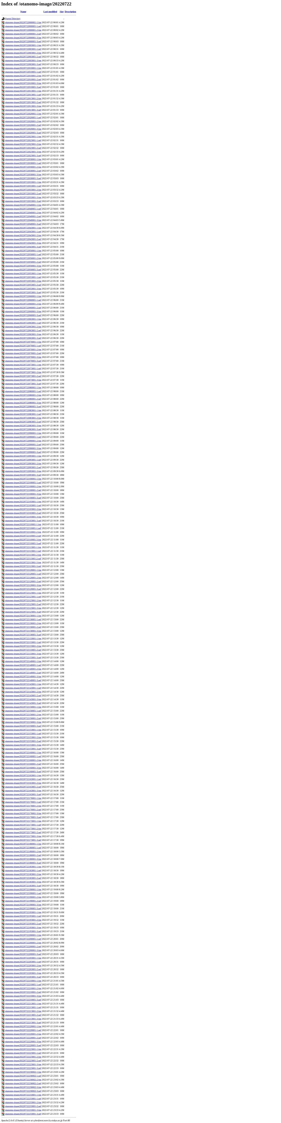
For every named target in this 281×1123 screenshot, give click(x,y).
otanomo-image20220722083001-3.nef (23, 429)
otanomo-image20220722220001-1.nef (23, 1030)
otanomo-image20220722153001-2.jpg (23, 737)
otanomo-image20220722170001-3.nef (23, 817)
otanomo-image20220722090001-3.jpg (23, 448)
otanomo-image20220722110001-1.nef (23, 528)
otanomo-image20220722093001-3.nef (23, 475)
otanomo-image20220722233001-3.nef (23, 1114)
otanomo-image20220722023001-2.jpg (23, 144)
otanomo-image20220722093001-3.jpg (23, 471)
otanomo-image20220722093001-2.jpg (23, 463)
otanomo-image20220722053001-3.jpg (23, 288)
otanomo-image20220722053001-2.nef (23, 285)
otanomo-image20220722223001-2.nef (23, 1060)
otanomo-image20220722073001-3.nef (23, 383)
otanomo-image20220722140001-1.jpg (23, 661)
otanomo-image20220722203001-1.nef (23, 962)
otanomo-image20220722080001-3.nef (23, 406)
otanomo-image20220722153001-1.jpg (23, 730)
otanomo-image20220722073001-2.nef (23, 376)
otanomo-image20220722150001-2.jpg (23, 714)
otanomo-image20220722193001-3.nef (23, 931)
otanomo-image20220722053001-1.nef (23, 277)
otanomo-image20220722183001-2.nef (23, 878)
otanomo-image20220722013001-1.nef (23, 94)
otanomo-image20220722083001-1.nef (23, 414)
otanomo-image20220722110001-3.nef (23, 543)
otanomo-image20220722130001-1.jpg (23, 615)
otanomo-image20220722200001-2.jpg (23, 942)
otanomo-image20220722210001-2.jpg (23, 988)
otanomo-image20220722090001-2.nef (23, 444)
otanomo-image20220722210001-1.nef (23, 984)
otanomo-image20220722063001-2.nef (23, 330)
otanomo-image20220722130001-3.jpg (23, 631)
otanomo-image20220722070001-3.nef (23, 361)
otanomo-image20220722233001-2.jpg (23, 1102)
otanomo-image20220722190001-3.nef (23, 908)
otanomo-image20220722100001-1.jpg (23, 479)
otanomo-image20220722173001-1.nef (23, 825)
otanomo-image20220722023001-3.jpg (23, 152)
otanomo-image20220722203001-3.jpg (23, 973)
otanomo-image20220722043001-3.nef (23, 247)
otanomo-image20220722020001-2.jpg (23, 121)
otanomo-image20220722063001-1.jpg (23, 319)
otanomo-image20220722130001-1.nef (23, 619)
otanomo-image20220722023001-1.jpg (23, 136)
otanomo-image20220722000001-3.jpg (23, 37)
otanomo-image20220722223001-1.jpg (23, 1049)
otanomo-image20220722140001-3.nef (23, 680)
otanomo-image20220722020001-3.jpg (23, 129)
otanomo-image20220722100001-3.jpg (23, 494)
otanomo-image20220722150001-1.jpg (23, 707)
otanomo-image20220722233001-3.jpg (23, 1110)
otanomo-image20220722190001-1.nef (23, 893)
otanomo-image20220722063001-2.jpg (23, 326)
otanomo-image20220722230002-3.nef (23, 1091)
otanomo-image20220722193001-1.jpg (23, 912)
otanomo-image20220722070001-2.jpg (23, 349)
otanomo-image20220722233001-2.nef (23, 1106)
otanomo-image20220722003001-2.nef (23, 56)
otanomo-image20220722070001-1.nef (23, 345)
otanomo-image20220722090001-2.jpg (23, 441)
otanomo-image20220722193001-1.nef (23, 916)
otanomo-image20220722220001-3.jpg (23, 1041)
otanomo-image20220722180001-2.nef (23, 855)
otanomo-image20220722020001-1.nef (23, 117)
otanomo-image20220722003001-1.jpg (23, 45)
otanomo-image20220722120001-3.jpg (23, 585)
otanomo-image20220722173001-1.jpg (23, 821)
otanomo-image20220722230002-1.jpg (23, 1072)
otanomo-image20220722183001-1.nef (23, 870)
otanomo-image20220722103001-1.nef (23, 505)
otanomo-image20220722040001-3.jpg (23, 220)
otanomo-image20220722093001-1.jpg (23, 456)
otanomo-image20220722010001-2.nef (23, 79)
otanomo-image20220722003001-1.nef (23, 49)
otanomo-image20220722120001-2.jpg (23, 577)
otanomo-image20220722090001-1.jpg (23, 433)
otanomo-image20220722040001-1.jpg (23, 205)
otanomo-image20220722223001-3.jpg (23, 1064)
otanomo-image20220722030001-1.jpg (23, 159)
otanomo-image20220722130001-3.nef (23, 634)
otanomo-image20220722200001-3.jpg (23, 950)
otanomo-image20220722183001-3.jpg (23, 882)
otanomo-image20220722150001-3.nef (23, 726)
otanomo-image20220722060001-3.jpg (23, 311)
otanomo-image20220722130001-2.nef (23, 627)
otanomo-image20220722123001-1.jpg (23, 593)
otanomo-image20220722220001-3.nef (23, 1045)
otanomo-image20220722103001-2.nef (23, 513)
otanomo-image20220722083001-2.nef (23, 422)
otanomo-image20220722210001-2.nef (23, 992)
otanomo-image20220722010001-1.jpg (23, 68)
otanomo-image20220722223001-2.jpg (23, 1057)
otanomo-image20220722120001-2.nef (23, 581)
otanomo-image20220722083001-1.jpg (23, 410)
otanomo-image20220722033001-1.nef (23, 186)
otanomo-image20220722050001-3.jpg (23, 266)
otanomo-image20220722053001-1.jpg (23, 273)
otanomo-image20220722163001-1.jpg (23, 775)
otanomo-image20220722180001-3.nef (23, 863)
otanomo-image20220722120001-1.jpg (23, 570)
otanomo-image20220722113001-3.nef (23, 566)
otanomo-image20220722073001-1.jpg (23, 364)
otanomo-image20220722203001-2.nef (23, 969)
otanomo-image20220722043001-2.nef (23, 239)
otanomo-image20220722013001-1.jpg (23, 91)
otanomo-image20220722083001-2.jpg (23, 418)
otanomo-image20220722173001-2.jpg (23, 828)
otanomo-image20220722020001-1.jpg (23, 113)
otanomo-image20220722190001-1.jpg (23, 889)
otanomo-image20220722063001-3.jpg (23, 334)
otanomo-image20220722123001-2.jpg (23, 600)
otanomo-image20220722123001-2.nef (23, 604)
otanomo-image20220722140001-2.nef (23, 672)
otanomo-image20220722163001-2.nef (23, 787)
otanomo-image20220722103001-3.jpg (23, 517)
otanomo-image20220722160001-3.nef (23, 771)
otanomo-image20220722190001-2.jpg (23, 897)
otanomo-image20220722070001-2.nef (23, 353)
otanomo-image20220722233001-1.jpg (23, 1095)
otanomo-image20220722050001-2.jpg (23, 258)
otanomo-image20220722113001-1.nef (23, 551)
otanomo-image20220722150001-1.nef (23, 711)
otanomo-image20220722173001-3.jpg (23, 836)
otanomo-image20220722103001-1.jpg (23, 501)
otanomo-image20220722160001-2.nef (23, 764)
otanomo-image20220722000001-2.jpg (23, 30)
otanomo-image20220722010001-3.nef (23, 87)
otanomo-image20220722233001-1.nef (23, 1098)
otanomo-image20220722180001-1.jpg (23, 844)
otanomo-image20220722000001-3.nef (23, 41)
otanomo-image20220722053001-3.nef (23, 292)
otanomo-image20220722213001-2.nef (23, 1015)
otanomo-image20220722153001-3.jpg (23, 745)
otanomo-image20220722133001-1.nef (23, 642)
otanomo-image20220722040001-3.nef (23, 224)
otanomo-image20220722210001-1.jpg (23, 981)
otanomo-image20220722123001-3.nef (23, 612)
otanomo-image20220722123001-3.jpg (23, 608)
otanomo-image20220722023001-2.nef (23, 148)
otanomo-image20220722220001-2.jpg (23, 1034)
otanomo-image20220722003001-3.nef (23, 64)
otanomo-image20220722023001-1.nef (23, 140)
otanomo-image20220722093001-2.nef (23, 467)
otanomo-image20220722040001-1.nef (23, 209)
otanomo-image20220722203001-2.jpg (23, 965)
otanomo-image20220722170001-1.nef (23, 802)
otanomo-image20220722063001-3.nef (23, 338)
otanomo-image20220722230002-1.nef (23, 1076)
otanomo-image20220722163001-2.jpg (23, 783)
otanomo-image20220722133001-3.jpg (23, 653)
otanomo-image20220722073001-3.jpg (23, 380)
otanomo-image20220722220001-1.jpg (23, 1026)
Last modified (50, 11)
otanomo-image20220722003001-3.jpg (23, 60)
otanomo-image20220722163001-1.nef (23, 779)
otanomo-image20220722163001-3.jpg (23, 790)
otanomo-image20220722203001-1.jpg (23, 958)
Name (23, 11)
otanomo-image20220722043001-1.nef (23, 231)
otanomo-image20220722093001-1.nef (23, 460)
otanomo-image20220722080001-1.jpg (23, 387)
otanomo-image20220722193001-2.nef (23, 923)
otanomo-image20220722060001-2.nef (23, 307)
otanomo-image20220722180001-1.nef (23, 847)
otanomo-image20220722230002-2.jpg (23, 1079)
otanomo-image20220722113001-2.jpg (23, 555)
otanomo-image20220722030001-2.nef (23, 171)
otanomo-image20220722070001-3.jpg (23, 357)
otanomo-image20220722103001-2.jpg (23, 509)
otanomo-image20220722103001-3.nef (23, 520)
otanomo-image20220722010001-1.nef (23, 72)
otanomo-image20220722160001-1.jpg (23, 752)
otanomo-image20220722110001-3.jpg (23, 539)
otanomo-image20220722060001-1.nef (23, 300)
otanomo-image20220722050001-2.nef (23, 262)
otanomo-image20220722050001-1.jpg (23, 250)
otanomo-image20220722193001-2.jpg (23, 920)
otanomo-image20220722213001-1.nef (23, 1007)
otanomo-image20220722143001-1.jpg (23, 684)
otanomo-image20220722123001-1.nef (23, 596)
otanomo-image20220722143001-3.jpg (23, 699)
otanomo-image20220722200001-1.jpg (23, 935)
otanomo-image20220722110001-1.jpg (23, 524)
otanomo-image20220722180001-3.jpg (23, 859)
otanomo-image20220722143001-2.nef (23, 695)
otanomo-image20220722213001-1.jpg (23, 1003)
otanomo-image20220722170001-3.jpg (23, 813)
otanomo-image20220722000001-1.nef (23, 26)
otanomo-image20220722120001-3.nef (23, 589)
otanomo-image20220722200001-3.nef (23, 954)
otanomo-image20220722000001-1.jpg (23, 22)
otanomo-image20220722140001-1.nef (23, 665)
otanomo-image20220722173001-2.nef (23, 832)
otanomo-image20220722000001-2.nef (23, 34)
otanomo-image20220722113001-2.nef (23, 558)
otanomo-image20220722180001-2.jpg (23, 851)
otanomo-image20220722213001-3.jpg (23, 1019)
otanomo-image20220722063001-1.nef (23, 323)
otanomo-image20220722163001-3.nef (23, 794)
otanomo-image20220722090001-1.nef (23, 437)
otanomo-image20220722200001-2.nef (23, 946)
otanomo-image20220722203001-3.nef (23, 977)
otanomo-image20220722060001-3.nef (23, 315)
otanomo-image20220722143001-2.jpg (23, 692)
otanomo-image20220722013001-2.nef (23, 102)
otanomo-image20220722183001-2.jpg (23, 874)
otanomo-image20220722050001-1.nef (23, 254)
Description (70, 11)
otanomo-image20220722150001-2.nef (23, 718)
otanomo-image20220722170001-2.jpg (23, 806)
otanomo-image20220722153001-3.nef (23, 749)
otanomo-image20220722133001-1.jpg (23, 638)
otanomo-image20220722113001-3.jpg (23, 562)
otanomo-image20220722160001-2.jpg (23, 760)
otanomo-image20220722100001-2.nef (23, 490)
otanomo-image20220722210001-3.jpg (23, 996)
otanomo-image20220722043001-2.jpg (23, 235)
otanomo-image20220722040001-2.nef (23, 216)
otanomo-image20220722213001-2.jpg (23, 1011)
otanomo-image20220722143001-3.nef (23, 703)
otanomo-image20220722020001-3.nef (23, 132)
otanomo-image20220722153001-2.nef (23, 741)
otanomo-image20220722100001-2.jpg (23, 486)
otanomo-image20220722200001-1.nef (23, 939)
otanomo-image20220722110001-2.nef (23, 536)
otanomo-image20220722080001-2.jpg (23, 395)
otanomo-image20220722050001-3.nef (23, 269)
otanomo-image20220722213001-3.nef (23, 1022)
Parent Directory (12, 18)
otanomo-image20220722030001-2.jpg (23, 167)
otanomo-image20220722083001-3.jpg (23, 425)
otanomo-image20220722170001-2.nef (23, 809)
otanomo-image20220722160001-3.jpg (23, 768)
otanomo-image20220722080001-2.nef (23, 399)
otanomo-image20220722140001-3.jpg (23, 676)
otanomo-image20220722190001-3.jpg (23, 904)
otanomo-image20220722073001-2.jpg (23, 372)
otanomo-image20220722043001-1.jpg (23, 228)
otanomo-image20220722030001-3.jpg (23, 174)
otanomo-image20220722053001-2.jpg (23, 281)
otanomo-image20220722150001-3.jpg (23, 722)
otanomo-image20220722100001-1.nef (23, 482)
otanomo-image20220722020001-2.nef (23, 125)
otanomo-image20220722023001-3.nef (23, 155)
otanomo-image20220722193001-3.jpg (23, 927)
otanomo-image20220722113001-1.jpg (23, 547)
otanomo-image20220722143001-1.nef (23, 688)
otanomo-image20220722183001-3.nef (23, 885)
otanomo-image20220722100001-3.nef (23, 498)
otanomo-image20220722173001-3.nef (23, 840)
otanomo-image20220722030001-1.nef (23, 163)
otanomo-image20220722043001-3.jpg (23, 243)
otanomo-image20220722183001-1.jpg (23, 866)
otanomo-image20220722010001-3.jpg (23, 83)
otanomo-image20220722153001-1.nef (23, 733)
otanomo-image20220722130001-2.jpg (23, 623)
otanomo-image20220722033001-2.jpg (23, 190)
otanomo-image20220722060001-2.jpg (23, 304)
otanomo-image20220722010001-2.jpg (23, 75)
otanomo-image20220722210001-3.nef (23, 1000)
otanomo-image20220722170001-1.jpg (23, 798)
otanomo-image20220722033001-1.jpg (23, 182)
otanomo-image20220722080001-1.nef (23, 391)
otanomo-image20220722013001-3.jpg (23, 106)
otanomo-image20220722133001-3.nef (23, 657)
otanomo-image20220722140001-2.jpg (23, 669)
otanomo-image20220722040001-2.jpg (23, 212)
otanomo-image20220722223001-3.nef (23, 1068)
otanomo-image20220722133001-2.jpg (23, 646)
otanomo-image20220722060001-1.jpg (23, 296)
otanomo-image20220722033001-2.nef (23, 193)
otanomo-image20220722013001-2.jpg (23, 98)
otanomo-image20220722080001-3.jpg (23, 402)
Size (62, 11)
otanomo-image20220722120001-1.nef (23, 574)
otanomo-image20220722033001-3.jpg (23, 197)
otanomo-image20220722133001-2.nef (23, 650)
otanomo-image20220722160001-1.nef (23, 756)
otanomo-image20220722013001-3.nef (23, 110)
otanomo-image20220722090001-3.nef (23, 452)
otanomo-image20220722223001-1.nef (23, 1053)
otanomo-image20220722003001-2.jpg (23, 53)
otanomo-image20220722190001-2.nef (23, 901)
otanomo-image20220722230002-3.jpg (23, 1087)
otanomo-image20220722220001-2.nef (23, 1038)
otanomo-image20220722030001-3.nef (23, 178)
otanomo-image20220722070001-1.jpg (23, 342)
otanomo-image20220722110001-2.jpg (23, 532)
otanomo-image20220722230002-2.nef (23, 1083)
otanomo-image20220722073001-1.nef (23, 368)
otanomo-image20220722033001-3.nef (23, 201)
